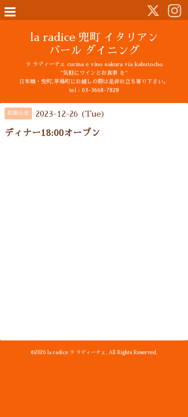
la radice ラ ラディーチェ (76, 352)
